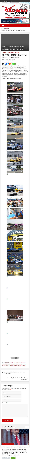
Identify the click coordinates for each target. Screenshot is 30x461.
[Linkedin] (8, 64)
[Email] (15, 64)
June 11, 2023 (5, 59)
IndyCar (4, 443)
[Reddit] (10, 64)
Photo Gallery (15, 52)
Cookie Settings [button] (6, 457)
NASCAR (9, 52)
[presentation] (26, 427)
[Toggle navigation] (3, 25)
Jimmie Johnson (5, 365)
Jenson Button (19, 364)
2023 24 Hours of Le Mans (10, 362)
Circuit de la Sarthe (6, 364)
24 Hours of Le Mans (20, 362)
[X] (3, 64)
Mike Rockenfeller (17, 365)
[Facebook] (6, 64)
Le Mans (4, 52)
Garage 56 (13, 364)
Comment (4, 402)
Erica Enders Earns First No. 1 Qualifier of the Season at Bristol (14, 372)
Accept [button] (13, 457)
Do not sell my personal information (11, 455)
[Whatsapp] (13, 64)
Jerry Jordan (12, 59)
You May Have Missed (9, 427)
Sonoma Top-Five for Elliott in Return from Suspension (17, 378)
